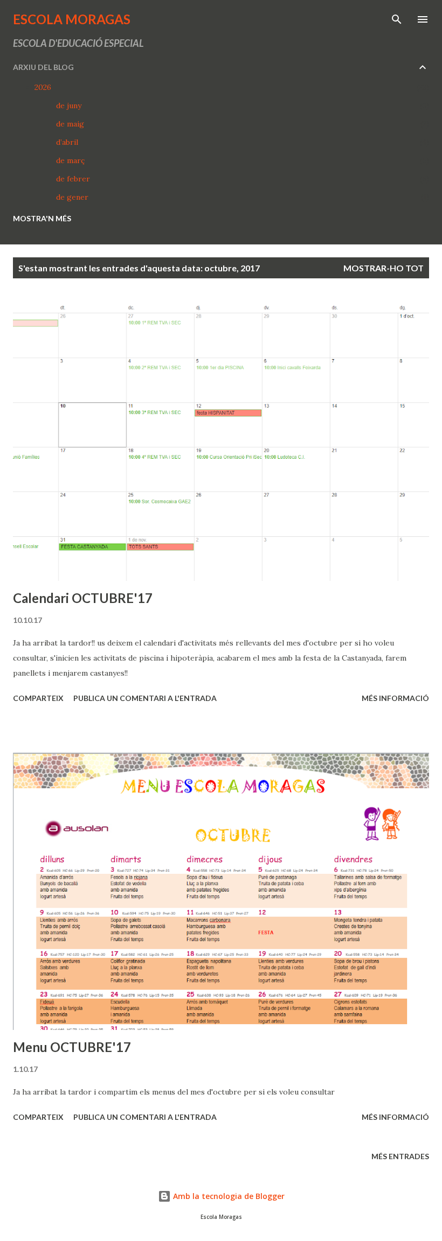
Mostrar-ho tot (383, 268)
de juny (68, 105)
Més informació (395, 698)
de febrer (73, 179)
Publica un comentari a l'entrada (145, 698)
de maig (70, 124)
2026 (42, 87)
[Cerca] (396, 19)
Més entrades (400, 1156)
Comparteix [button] (38, 698)
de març (70, 160)
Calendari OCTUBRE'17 (83, 598)
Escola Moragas (71, 19)
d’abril (67, 142)
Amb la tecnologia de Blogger (228, 1196)
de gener (72, 197)
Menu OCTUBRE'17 (72, 1047)
